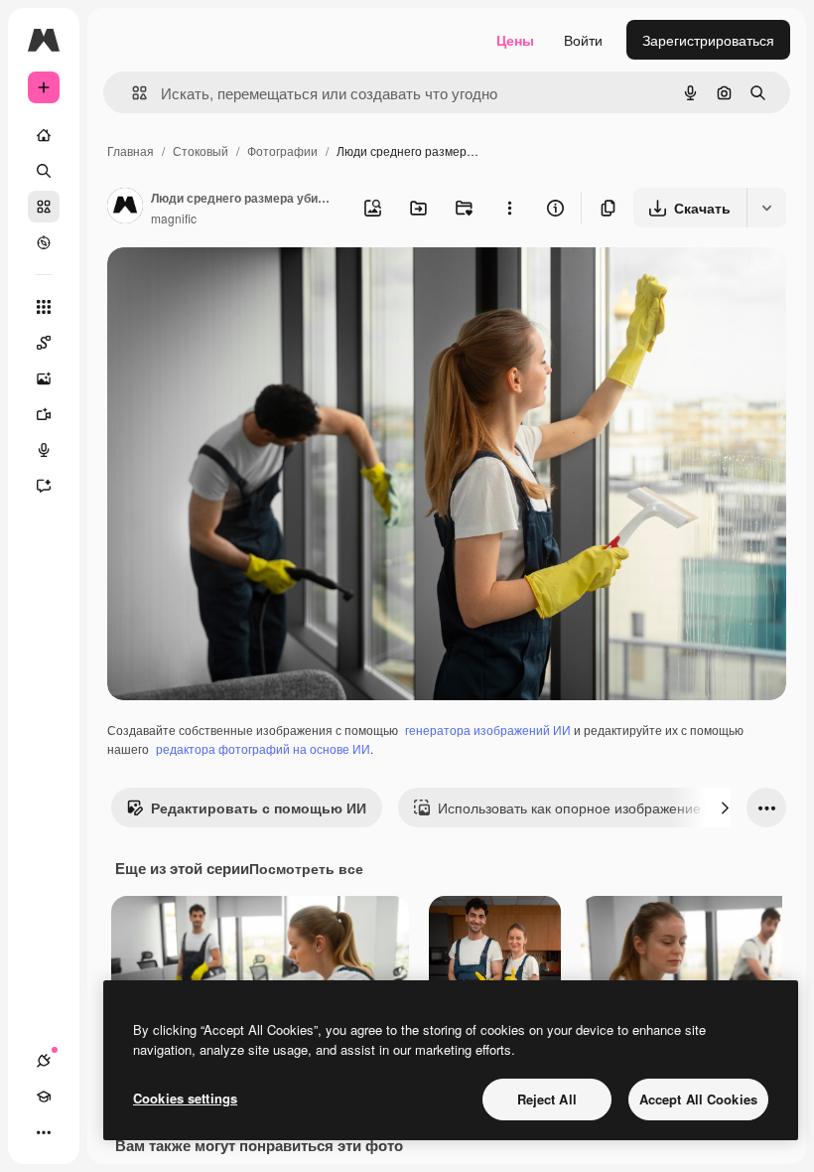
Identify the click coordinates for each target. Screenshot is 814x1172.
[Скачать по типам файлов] (766, 207)
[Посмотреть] (44, 242)
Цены (515, 40)
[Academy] (44, 1096)
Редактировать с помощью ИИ (258, 807)
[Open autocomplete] (131, 92)
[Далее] (725, 807)
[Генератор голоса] (44, 450)
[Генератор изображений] (44, 378)
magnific (174, 218)
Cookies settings (185, 1098)
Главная (130, 150)
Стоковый (200, 150)
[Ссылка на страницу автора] (125, 207)
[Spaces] (44, 343)
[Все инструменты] (44, 307)
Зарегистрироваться (708, 40)
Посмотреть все (306, 868)
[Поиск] (44, 171)
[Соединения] (44, 1061)
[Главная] (44, 135)
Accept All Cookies (698, 1099)
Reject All (547, 1099)
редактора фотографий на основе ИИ (263, 748)
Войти (583, 40)
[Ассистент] (44, 486)
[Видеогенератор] (44, 414)
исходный (240, 285)
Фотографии (282, 150)
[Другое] (44, 1132)
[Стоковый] (44, 206)
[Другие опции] (509, 207)
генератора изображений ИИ (488, 729)
